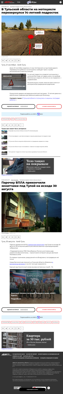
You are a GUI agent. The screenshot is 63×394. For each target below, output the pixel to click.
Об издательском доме (19, 354)
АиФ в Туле (12, 233)
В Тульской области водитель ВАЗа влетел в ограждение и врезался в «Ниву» (29, 141)
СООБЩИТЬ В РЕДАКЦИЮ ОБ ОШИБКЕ (49, 358)
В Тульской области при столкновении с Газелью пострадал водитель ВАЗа (28, 146)
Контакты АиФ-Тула (28, 356)
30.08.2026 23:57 (5, 180)
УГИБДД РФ (4, 56)
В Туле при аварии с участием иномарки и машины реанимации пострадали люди (30, 136)
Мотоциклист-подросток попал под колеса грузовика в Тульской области (28, 151)
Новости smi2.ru (6, 175)
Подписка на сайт (17, 356)
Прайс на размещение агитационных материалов (26, 358)
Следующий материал (32, 389)
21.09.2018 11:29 (5, 6)
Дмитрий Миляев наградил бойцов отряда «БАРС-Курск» (33, 294)
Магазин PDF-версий (31, 354)
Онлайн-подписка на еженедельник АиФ (48, 354)
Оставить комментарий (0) (49, 106)
